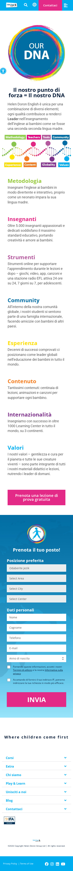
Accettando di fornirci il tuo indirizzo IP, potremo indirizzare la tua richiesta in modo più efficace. (39, 681)
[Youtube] (63, 864)
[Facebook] (46, 864)
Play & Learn (15, 783)
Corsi (10, 758)
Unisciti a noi (16, 792)
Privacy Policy (10, 863)
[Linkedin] (57, 864)
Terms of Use (26, 863)
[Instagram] (52, 864)
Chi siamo (13, 775)
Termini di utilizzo (22, 670)
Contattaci (50, 5)
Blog (9, 800)
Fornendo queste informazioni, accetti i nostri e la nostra (38, 670)
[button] (3, 71)
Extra (10, 766)
